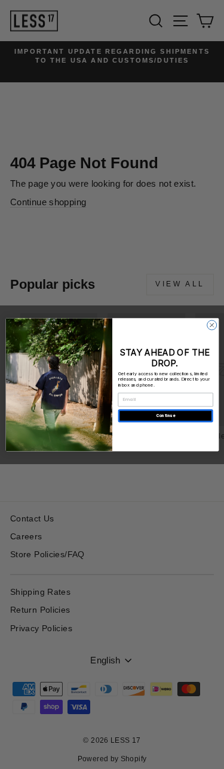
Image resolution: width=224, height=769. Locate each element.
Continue (165, 415)
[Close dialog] (211, 325)
